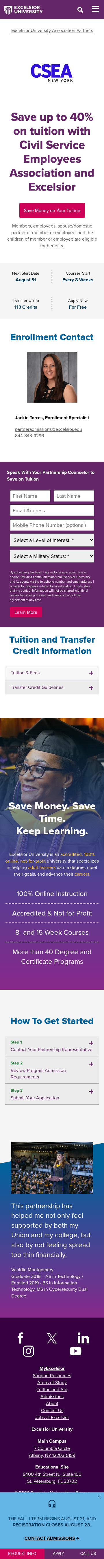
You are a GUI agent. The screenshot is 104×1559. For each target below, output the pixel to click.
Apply (58, 1553)
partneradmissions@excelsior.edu (48, 429)
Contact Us (52, 1410)
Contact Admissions (50, 1538)
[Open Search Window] (80, 10)
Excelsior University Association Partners (52, 30)
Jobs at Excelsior (52, 1417)
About (52, 1403)
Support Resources (52, 1375)
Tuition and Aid (52, 1389)
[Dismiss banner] (99, 1497)
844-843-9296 (29, 435)
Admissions (52, 1396)
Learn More (25, 612)
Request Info (22, 1553)
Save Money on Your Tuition (52, 210)
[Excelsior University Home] (21, 7)
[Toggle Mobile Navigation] (98, 9)
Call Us (88, 1553)
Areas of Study (52, 1382)
